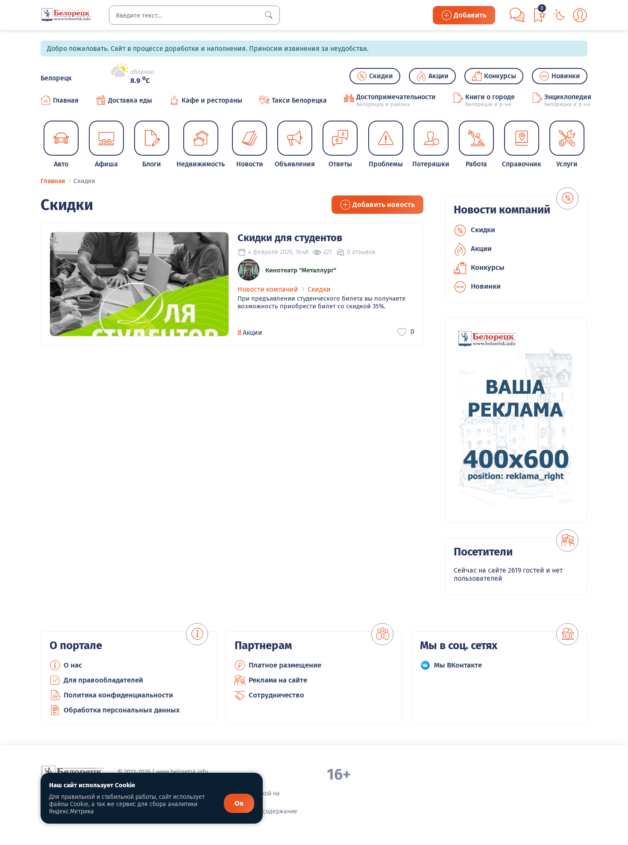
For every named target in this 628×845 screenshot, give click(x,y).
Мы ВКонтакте (458, 665)
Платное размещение (285, 665)
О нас (73, 665)
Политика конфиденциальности (118, 695)
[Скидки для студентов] (139, 284)
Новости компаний (268, 289)
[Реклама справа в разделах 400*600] (516, 420)
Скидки (319, 289)
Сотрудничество (276, 695)
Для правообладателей (103, 680)
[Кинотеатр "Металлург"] (248, 270)
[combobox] (194, 15)
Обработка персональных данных (122, 710)
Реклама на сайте (278, 680)
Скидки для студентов (290, 238)
